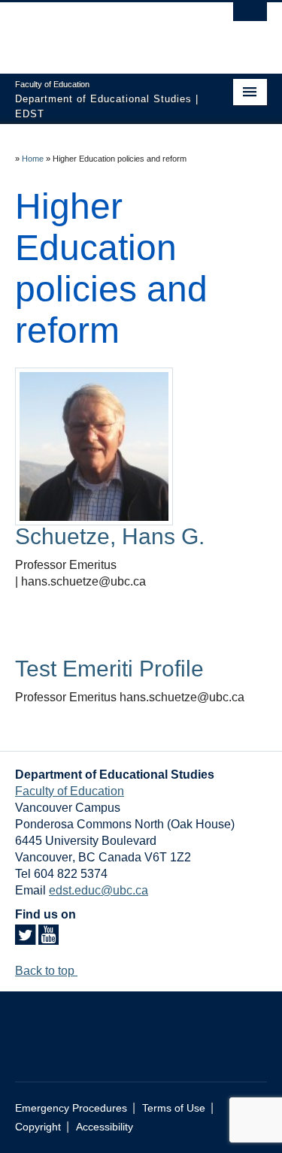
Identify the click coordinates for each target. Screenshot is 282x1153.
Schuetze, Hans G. (110, 536)
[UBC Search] (250, 18)
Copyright (38, 1127)
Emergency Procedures (71, 1108)
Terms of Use (173, 1108)
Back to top (46, 970)
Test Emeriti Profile (109, 668)
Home (33, 158)
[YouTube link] (48, 939)
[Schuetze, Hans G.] (94, 445)
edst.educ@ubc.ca (98, 890)
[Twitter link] (25, 939)
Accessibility (104, 1127)
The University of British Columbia (103, 30)
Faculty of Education (69, 791)
